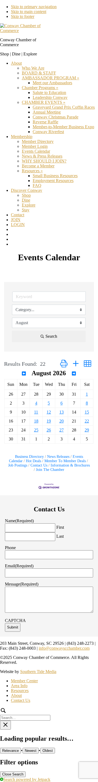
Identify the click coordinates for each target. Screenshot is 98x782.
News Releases (58, 457)
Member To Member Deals (65, 461)
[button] (63, 364)
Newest (30, 751)
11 (36, 412)
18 (36, 421)
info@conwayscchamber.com (64, 648)
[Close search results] (5, 725)
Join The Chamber (50, 470)
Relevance (10, 751)
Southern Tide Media (38, 671)
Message (21, 584)
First (60, 527)
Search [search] (51, 336)
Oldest (47, 751)
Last (60, 536)
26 (49, 430)
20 (61, 421)
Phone (10, 547)
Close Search (12, 774)
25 (36, 430)
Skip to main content (28, 11)
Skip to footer (22, 16)
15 (87, 412)
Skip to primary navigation (34, 6)
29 (87, 430)
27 (61, 430)
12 (49, 412)
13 (61, 412)
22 (87, 421)
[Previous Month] (23, 373)
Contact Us (38, 465)
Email (19, 566)
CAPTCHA (15, 620)
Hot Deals (33, 461)
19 (49, 421)
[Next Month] (74, 373)
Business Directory (29, 457)
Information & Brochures (70, 465)
